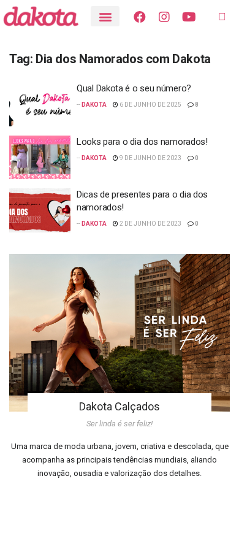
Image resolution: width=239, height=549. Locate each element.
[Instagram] (164, 17)
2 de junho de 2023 (149, 223)
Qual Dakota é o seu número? (134, 88)
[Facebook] (139, 17)
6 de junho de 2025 (149, 104)
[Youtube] (188, 17)
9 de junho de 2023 (149, 158)
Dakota (94, 104)
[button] (105, 16)
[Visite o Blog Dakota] (47, 16)
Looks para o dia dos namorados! (142, 141)
